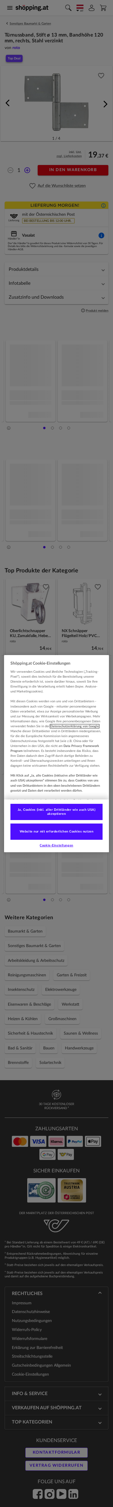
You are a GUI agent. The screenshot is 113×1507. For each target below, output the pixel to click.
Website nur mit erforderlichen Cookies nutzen (57, 831)
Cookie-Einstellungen (56, 845)
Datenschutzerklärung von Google (74, 726)
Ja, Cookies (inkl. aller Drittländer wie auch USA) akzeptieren (56, 811)
